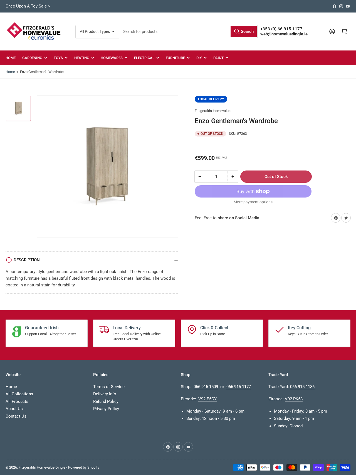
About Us (14, 408)
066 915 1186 (302, 386)
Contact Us (16, 416)
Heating (81, 58)
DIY (199, 58)
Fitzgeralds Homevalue (213, 111)
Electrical (144, 58)
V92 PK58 (294, 398)
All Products (17, 401)
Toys (58, 58)
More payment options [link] (253, 202)
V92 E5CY (207, 398)
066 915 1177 (238, 386)
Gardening (32, 58)
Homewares (112, 58)
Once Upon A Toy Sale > (28, 6)
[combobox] (188, 31)
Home (11, 58)
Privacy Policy (106, 408)
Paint (218, 58)
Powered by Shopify (83, 467)
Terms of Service (109, 386)
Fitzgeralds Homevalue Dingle (42, 467)
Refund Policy (105, 401)
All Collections (19, 393)
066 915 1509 (206, 386)
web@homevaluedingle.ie (284, 33)
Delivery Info (104, 393)
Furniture (175, 58)
